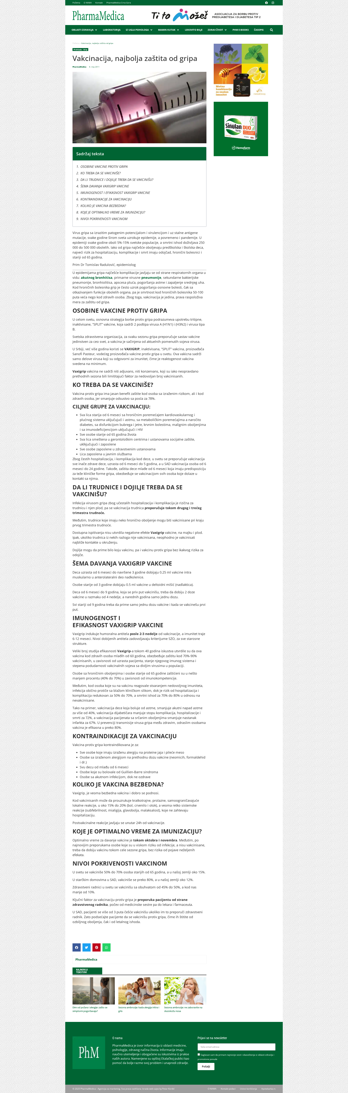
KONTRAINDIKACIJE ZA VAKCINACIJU (106, 199)
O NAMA (88, 2)
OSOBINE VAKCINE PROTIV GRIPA (104, 166)
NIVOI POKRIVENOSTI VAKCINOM (103, 219)
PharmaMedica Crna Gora (118, 2)
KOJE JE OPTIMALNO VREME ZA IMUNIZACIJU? (112, 212)
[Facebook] (266, 2)
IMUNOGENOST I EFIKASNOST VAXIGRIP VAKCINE (115, 192)
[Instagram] (273, 2)
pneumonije (150, 277)
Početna (76, 2)
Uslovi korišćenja (248, 1088)
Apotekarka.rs (268, 1088)
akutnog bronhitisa (96, 277)
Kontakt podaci (228, 1088)
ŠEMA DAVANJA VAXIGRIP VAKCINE (104, 186)
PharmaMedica (86, 959)
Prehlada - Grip (80, 49)
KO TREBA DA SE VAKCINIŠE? (100, 173)
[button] (85, 30)
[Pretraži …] (271, 30)
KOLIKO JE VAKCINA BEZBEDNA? (103, 206)
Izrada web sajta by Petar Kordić (158, 1088)
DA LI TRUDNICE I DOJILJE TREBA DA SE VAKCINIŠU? (116, 179)
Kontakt (99, 2)
